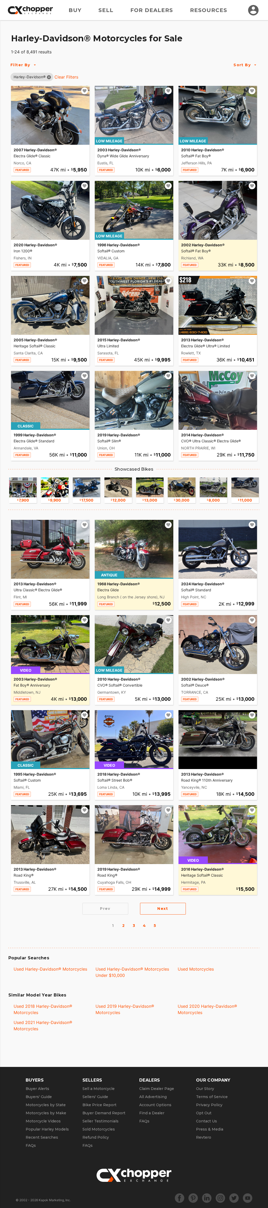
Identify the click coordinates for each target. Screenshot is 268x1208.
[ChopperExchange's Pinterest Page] (193, 1198)
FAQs (31, 1145)
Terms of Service (212, 1096)
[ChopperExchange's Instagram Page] (220, 1198)
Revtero (203, 1137)
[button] (30, 77)
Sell (105, 10)
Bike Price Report (99, 1105)
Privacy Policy (209, 1105)
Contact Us (206, 1121)
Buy (75, 10)
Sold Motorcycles (98, 1129)
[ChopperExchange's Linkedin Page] (206, 1198)
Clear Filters (66, 77)
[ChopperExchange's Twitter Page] (234, 1198)
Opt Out (203, 1113)
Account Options (155, 1105)
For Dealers (151, 10)
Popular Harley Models (47, 1129)
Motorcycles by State (46, 1105)
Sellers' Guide (95, 1096)
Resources (208, 10)
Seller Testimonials (100, 1121)
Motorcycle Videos (43, 1121)
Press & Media (209, 1129)
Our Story (205, 1088)
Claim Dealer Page (156, 1088)
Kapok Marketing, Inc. (55, 1200)
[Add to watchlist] (84, 90)
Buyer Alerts (37, 1088)
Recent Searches (42, 1137)
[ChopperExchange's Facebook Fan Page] (179, 1198)
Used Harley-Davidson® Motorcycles (50, 969)
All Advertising (153, 1096)
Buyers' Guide (39, 1096)
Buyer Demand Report (103, 1113)
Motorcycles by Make (46, 1113)
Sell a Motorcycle (98, 1088)
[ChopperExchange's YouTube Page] (247, 1198)
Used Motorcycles (196, 969)
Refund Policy (95, 1137)
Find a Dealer (151, 1113)
